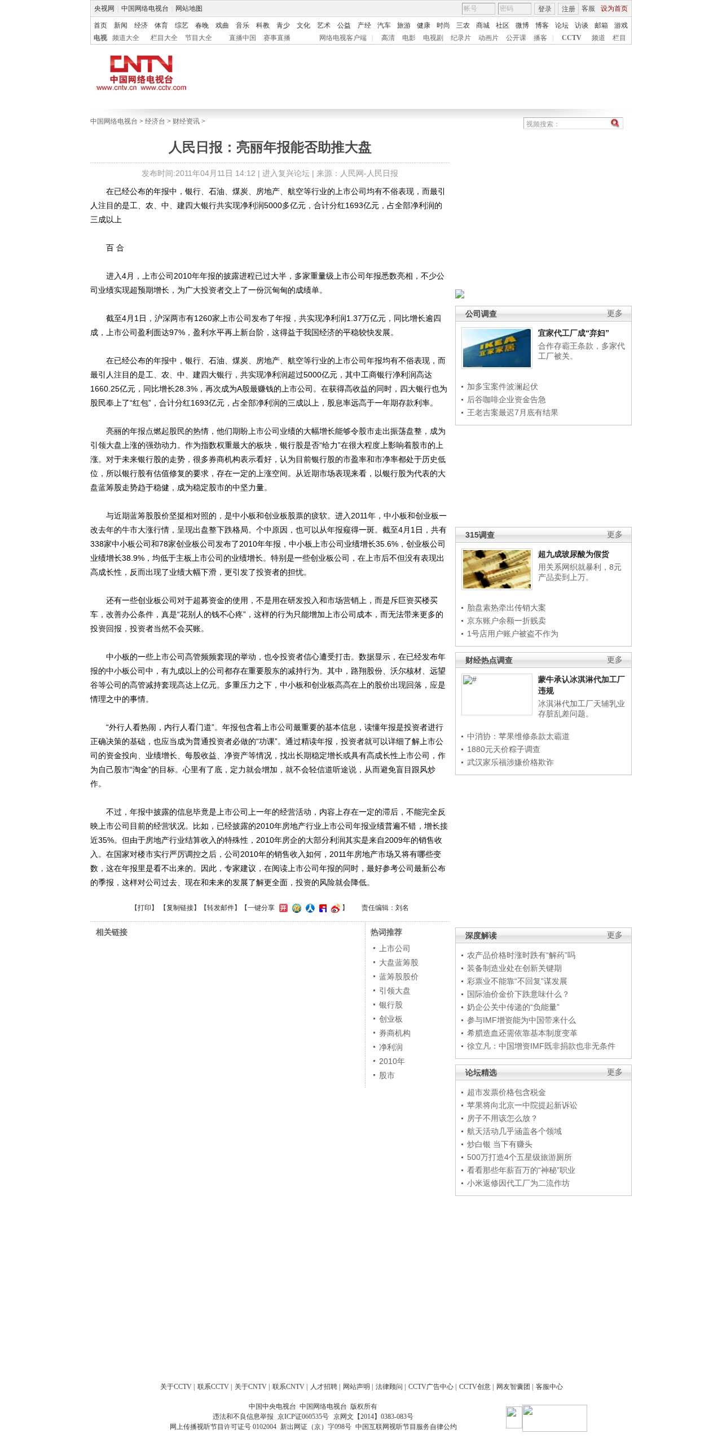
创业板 (391, 1018)
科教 (263, 25)
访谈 (581, 25)
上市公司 (395, 948)
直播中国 (242, 38)
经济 (141, 25)
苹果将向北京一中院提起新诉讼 (522, 1105)
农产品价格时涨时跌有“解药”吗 (521, 955)
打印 (144, 908)
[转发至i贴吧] (321, 908)
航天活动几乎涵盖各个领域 (514, 1131)
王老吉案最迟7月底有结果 (512, 412)
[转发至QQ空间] (295, 908)
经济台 (155, 121)
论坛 (562, 25)
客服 (588, 8)
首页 (100, 25)
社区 (502, 25)
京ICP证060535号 (303, 1417)
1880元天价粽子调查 (503, 749)
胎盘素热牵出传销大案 (506, 607)
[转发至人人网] (309, 908)
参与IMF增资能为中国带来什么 (521, 1020)
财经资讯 (186, 121)
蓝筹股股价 (399, 976)
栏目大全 (164, 38)
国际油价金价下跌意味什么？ (518, 994)
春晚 (202, 25)
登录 (545, 9)
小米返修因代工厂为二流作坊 (518, 1183)
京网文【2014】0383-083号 (373, 1417)
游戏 (621, 25)
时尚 (443, 25)
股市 (387, 1075)
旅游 (404, 25)
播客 (540, 38)
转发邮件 (220, 908)
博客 (542, 25)
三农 (463, 25)
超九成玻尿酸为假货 (573, 554)
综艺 (181, 25)
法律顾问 (389, 1387)
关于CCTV (176, 1387)
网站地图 (188, 8)
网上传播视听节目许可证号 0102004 (223, 1427)
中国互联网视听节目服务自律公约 (406, 1427)
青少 (283, 25)
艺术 (324, 25)
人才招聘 (323, 1387)
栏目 (619, 38)
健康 (423, 25)
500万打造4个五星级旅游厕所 (519, 1157)
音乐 (242, 25)
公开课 (516, 38)
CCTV (572, 38)
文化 (303, 25)
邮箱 (601, 25)
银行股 (391, 1004)
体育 (161, 25)
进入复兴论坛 (286, 173)
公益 (344, 25)
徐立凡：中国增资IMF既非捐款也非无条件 (541, 1045)
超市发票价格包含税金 (506, 1092)
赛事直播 (276, 38)
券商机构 (395, 1032)
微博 (522, 25)
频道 (598, 38)
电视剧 (433, 38)
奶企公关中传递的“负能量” (513, 1007)
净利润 (391, 1047)
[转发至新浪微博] (334, 908)
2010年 (392, 1061)
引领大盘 (395, 990)
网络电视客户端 (343, 38)
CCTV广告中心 (431, 1387)
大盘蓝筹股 (399, 962)
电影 (409, 38)
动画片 (488, 38)
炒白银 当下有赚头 (499, 1144)
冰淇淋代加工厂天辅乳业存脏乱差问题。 (581, 708)
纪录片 (461, 38)
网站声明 (356, 1387)
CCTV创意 (475, 1387)
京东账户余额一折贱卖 (506, 620)
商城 (483, 25)
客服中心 (549, 1387)
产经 (364, 25)
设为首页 (614, 8)
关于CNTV (251, 1387)
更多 (615, 313)
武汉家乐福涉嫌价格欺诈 (510, 762)
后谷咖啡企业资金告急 (506, 399)
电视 (100, 38)
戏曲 (222, 25)
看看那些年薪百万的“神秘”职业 (521, 1170)
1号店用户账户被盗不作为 (512, 633)
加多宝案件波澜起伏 (502, 386)
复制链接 (179, 908)
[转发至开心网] (282, 908)
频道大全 (125, 38)
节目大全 (198, 38)
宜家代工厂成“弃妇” (573, 332)
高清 (388, 38)
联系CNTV (288, 1387)
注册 (568, 9)
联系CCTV (213, 1387)
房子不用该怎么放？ (502, 1118)
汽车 (384, 25)
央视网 (104, 8)
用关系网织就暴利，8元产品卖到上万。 (580, 572)
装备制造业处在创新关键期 (514, 968)
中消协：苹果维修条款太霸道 (518, 736)
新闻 (120, 25)
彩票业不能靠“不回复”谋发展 (517, 981)
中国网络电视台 (145, 8)
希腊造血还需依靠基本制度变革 (522, 1032)
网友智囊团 (513, 1387)
